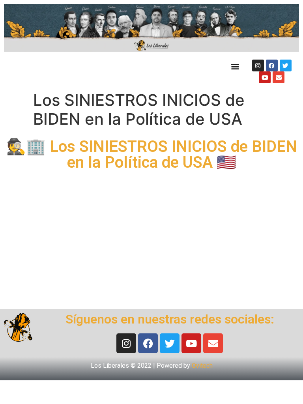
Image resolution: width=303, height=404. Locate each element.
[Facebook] (272, 65)
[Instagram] (258, 65)
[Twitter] (286, 65)
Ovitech (202, 365)
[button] (234, 66)
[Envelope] (278, 77)
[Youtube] (265, 77)
